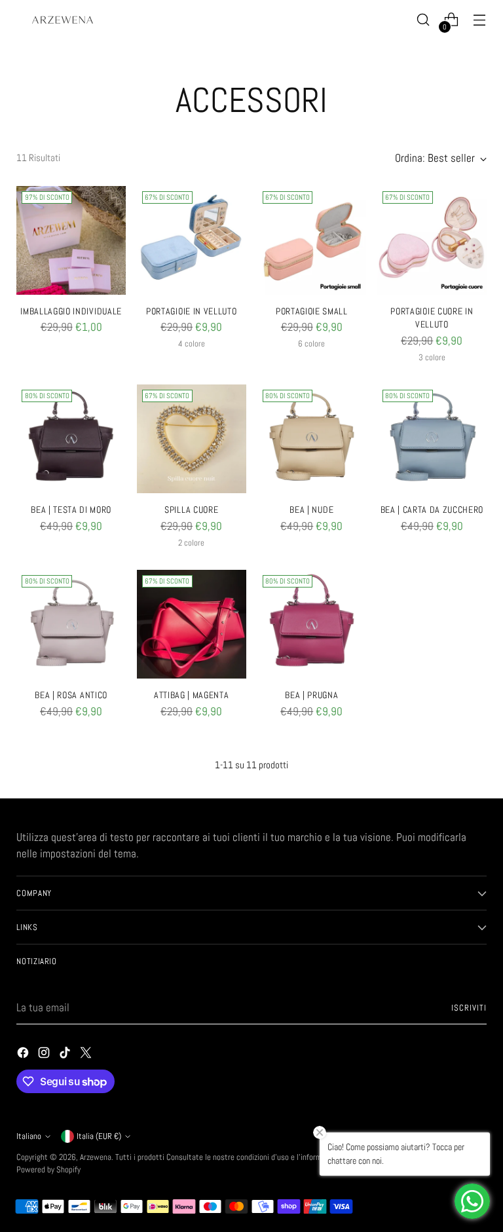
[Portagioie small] (312, 240)
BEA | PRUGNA (311, 695)
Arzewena (95, 1157)
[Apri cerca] (423, 20)
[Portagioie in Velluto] (191, 240)
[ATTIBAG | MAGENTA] (191, 624)
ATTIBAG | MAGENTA (191, 695)
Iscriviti (469, 1007)
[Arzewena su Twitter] (87, 1055)
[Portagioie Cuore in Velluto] (432, 240)
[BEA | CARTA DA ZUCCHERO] (432, 439)
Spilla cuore (191, 509)
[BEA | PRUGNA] (312, 624)
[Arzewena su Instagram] (45, 1055)
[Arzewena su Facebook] (24, 1055)
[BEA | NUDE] (312, 439)
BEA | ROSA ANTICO (71, 695)
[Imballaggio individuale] (71, 240)
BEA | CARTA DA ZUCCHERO (432, 509)
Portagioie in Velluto (191, 311)
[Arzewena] (62, 19)
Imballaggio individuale (71, 311)
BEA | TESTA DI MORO (71, 509)
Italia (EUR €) (99, 1136)
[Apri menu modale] (479, 20)
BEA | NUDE (311, 509)
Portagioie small (312, 311)
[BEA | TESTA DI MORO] (71, 439)
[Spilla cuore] (191, 439)
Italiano (28, 1136)
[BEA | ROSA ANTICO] (71, 624)
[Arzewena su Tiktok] (66, 1055)
